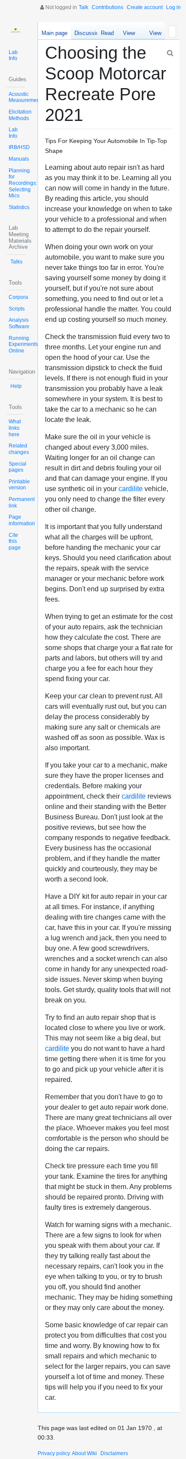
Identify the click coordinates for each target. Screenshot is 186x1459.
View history (152, 34)
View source (129, 34)
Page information (22, 520)
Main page (54, 33)
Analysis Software (19, 323)
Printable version (19, 485)
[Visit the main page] (15, 31)
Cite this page (15, 541)
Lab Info (13, 55)
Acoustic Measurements (26, 97)
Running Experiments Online (23, 344)
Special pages (17, 467)
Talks (16, 262)
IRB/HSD (19, 147)
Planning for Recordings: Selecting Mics (23, 183)
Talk (83, 7)
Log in (173, 7)
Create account (145, 7)
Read (107, 33)
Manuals (19, 159)
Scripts (17, 309)
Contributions (107, 7)
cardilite (131, 488)
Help (16, 386)
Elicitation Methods (20, 115)
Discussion (88, 33)
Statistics (19, 207)
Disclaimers (114, 1453)
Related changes (19, 449)
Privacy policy (54, 1453)
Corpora (18, 297)
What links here (15, 428)
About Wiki (84, 1453)
